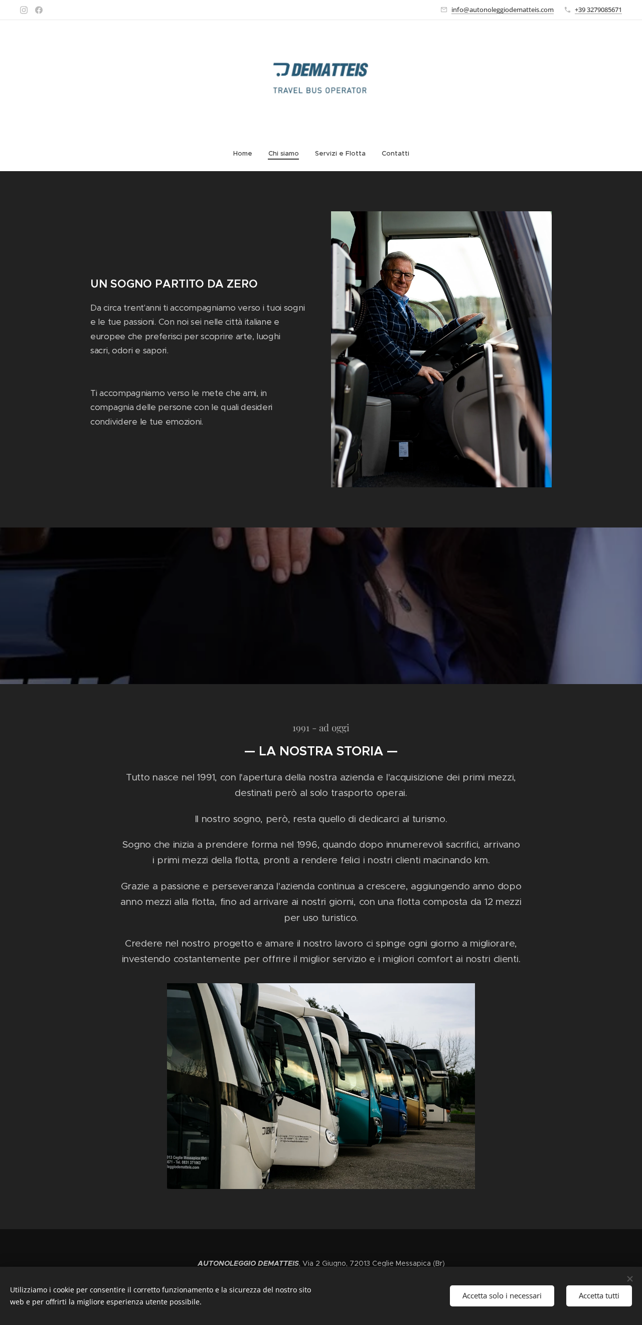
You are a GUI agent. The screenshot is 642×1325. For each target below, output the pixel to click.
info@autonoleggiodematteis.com (502, 9)
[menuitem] (246, 153)
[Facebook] (39, 10)
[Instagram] (24, 10)
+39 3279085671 (598, 9)
